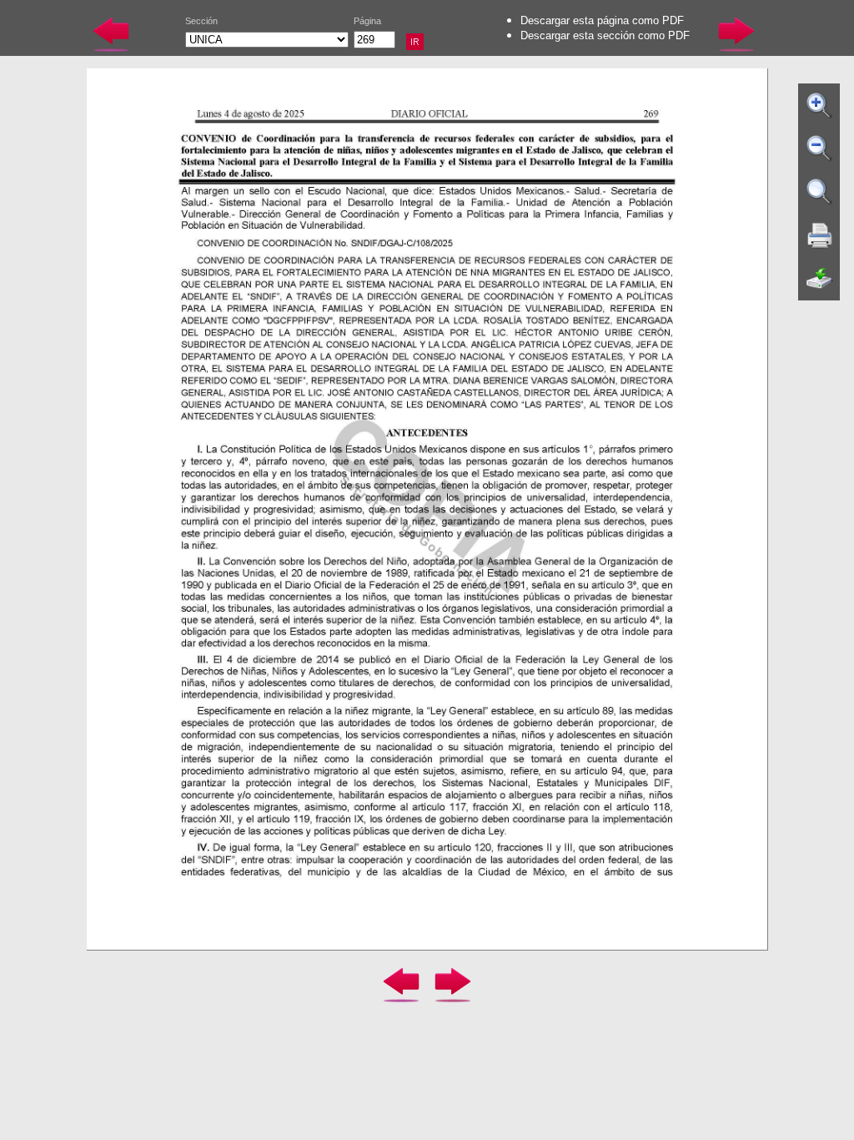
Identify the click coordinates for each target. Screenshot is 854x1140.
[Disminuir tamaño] (819, 148)
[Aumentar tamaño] (819, 105)
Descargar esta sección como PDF (605, 35)
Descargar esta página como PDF (602, 20)
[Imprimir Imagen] (819, 235)
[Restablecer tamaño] (819, 192)
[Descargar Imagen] (819, 278)
